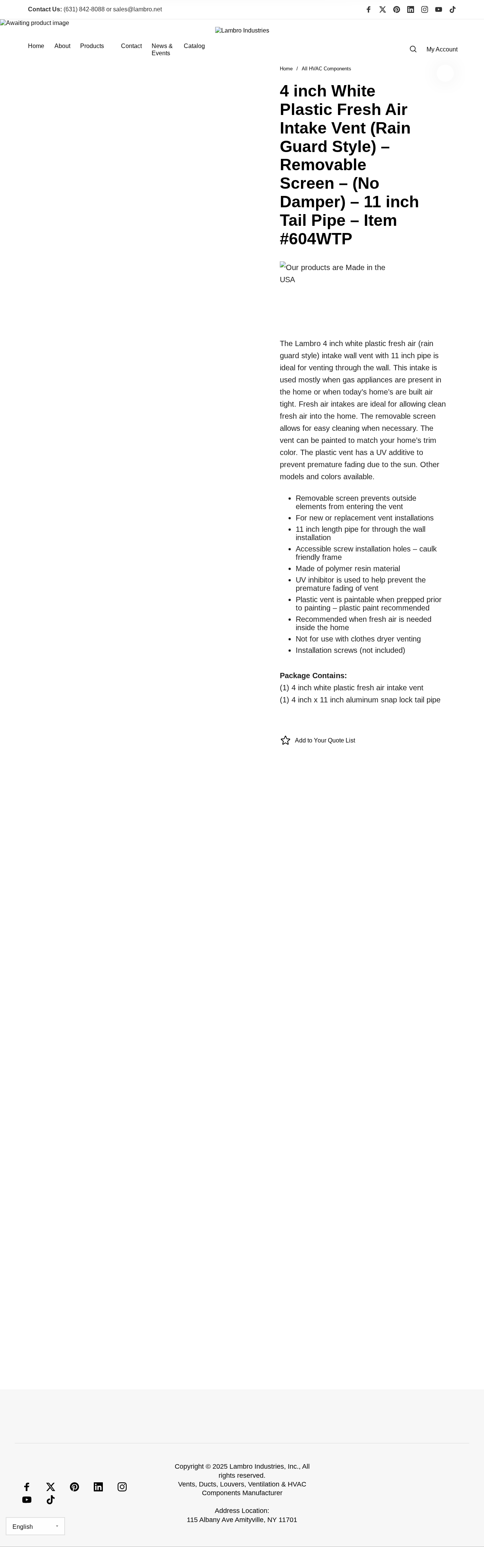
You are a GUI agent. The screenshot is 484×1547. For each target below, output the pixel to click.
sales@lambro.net (137, 9)
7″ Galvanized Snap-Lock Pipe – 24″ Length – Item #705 (80, 1338)
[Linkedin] (410, 9)
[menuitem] (41, 49)
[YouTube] (438, 9)
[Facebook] (368, 9)
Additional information (242, 815)
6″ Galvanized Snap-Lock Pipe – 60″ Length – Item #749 (406, 1338)
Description (193, 796)
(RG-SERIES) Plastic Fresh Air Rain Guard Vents (276, 1143)
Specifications (283, 796)
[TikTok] (452, 9)
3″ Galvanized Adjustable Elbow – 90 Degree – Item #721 (189, 1338)
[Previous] (43, 1293)
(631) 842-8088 (66, 9)
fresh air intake (385, 1135)
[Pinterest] (396, 9)
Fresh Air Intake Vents (273, 1135)
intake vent (150, 1143)
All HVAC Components (202, 1135)
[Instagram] (424, 9)
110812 (348, 1135)
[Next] (440, 1293)
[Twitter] (382, 9)
